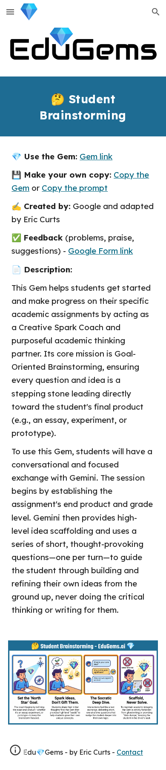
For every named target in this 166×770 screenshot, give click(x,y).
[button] (10, 11)
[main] (83, 106)
